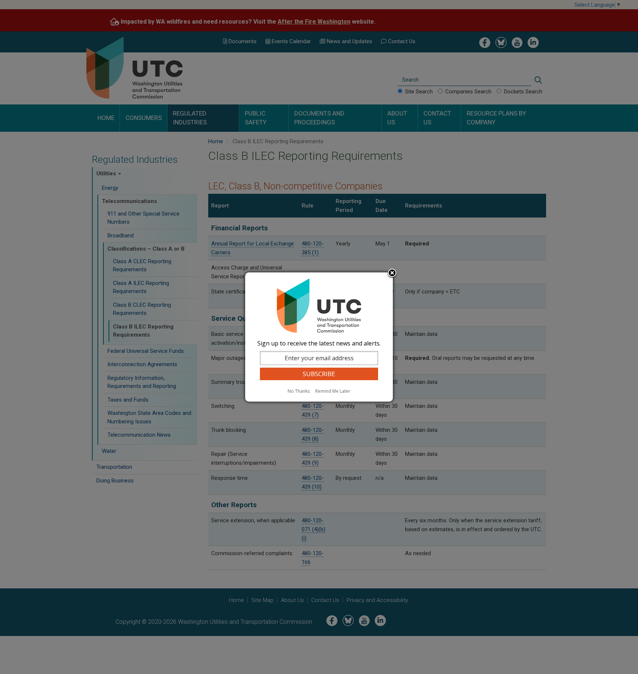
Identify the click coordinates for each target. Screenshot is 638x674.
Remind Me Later (332, 391)
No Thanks (299, 391)
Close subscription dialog (392, 273)
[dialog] (319, 337)
